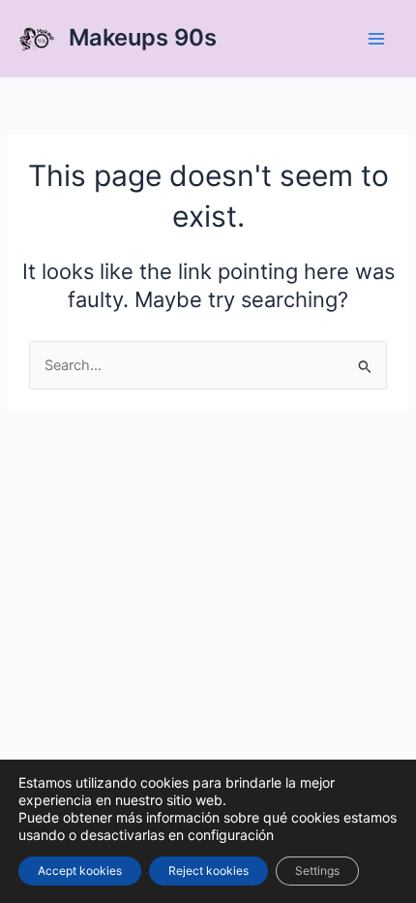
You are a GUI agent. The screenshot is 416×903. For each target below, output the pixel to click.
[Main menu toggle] (376, 38)
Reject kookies (208, 870)
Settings (317, 870)
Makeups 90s (143, 37)
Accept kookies (80, 870)
